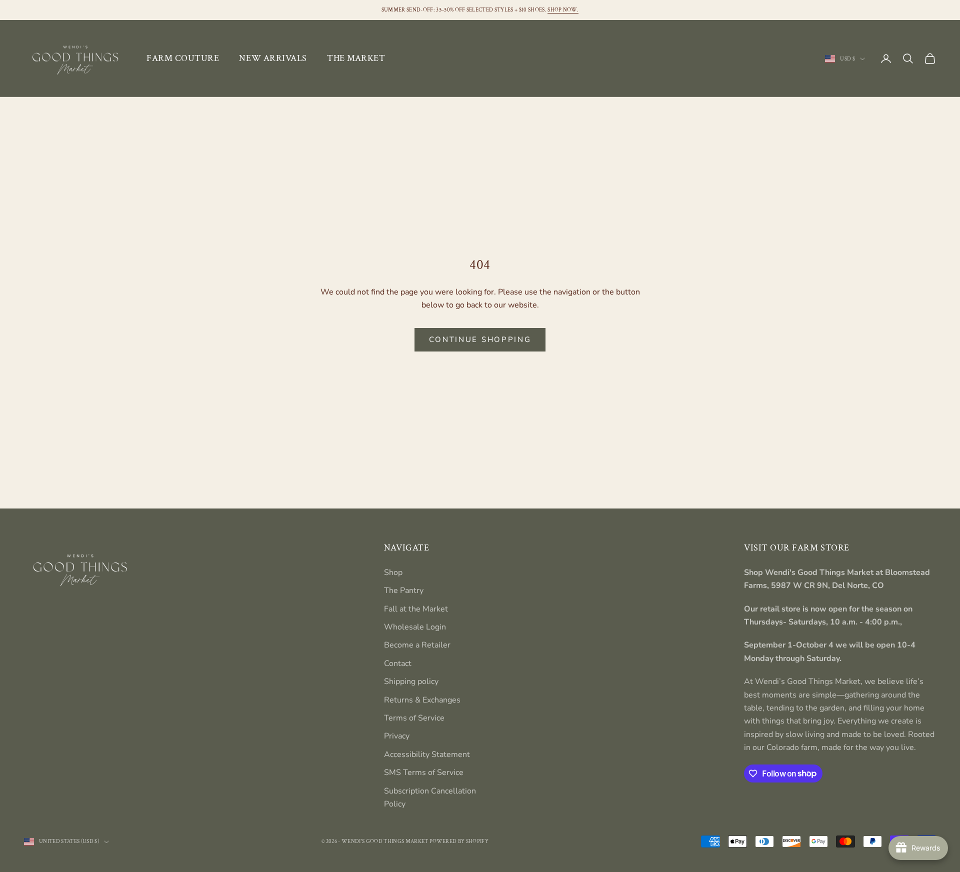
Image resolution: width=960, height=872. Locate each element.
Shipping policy (411, 681)
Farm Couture (182, 58)
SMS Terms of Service (424, 772)
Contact (398, 663)
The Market (356, 58)
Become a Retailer (417, 645)
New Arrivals (272, 58)
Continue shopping (480, 339)
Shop (393, 572)
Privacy (397, 736)
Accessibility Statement (427, 754)
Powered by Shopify (459, 841)
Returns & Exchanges (422, 700)
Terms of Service (414, 718)
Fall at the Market (416, 609)
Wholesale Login (415, 627)
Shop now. (563, 10)
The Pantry (404, 590)
